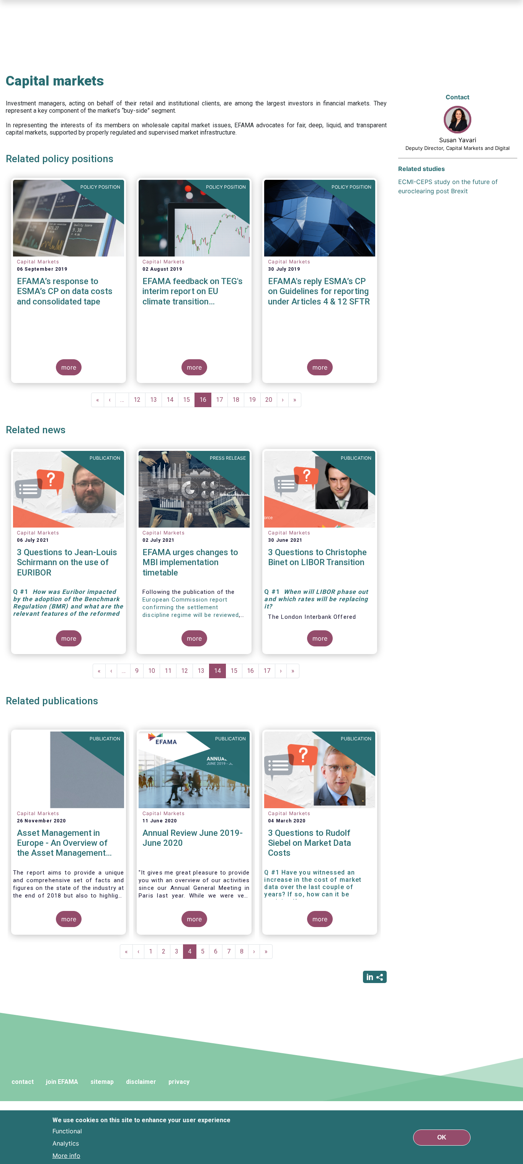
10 (154, 670)
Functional (67, 1131)
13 (156, 399)
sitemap (102, 1081)
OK (441, 1137)
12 (139, 399)
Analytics (65, 1143)
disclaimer (141, 1081)
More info (66, 1155)
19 (255, 399)
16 (205, 401)
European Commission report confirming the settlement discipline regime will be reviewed (190, 607)
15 (189, 399)
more (68, 367)
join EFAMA (62, 1081)
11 (171, 670)
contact (22, 1081)
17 (222, 399)
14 (172, 399)
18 (238, 399)
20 (271, 399)
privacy (179, 1081)
